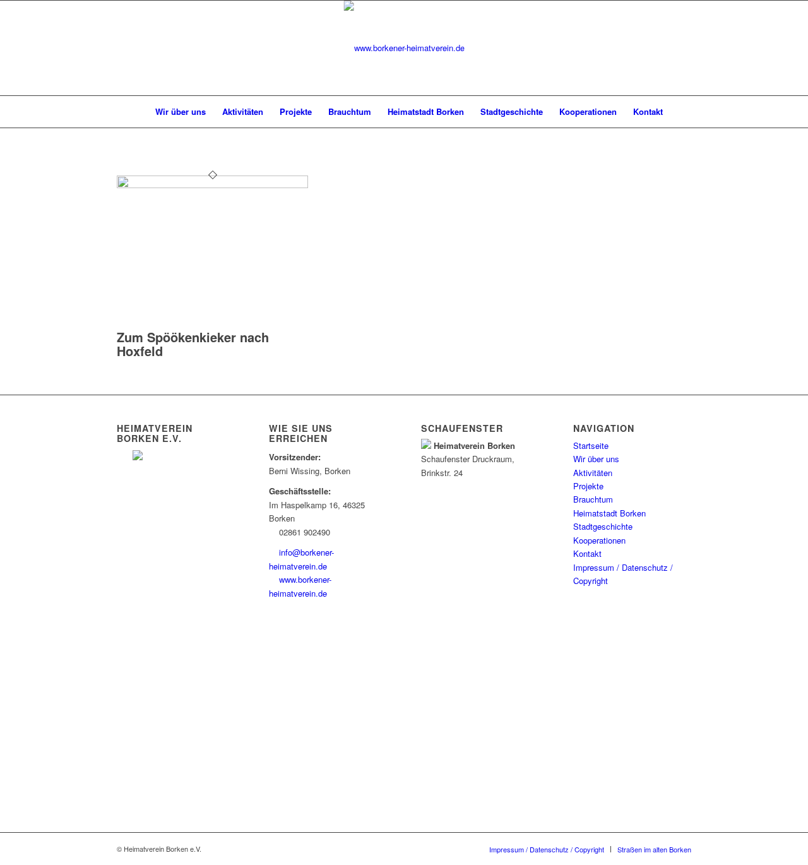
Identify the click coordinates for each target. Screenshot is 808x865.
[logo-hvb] (404, 48)
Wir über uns (596, 459)
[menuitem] (134, 112)
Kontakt (587, 553)
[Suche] (679, 112)
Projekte (588, 486)
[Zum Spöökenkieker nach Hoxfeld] (212, 185)
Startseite (591, 445)
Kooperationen (599, 540)
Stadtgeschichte (603, 526)
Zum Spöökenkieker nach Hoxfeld (193, 344)
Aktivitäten (592, 473)
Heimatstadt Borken (609, 513)
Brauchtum (593, 499)
